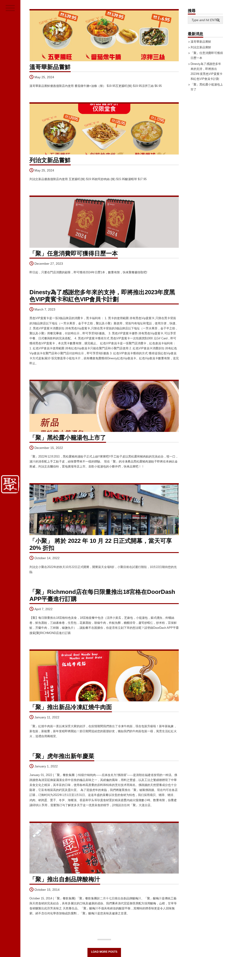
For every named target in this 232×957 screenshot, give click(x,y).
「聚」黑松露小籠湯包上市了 (67, 437)
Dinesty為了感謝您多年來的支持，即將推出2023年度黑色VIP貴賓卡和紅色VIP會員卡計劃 (102, 296)
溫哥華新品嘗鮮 (50, 67)
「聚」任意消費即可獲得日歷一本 (73, 253)
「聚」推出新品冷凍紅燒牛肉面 (70, 707)
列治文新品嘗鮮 (50, 160)
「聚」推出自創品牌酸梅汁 (64, 879)
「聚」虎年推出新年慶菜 (61, 756)
